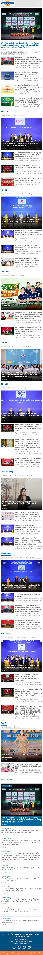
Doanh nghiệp (7, 471)
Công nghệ (32, 637)
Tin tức (3, 388)
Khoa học (5, 633)
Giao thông (13, 194)
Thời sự (4, 112)
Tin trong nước (5, 115)
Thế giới (4, 384)
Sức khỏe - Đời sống (25, 194)
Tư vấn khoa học (20, 637)
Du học (13, 275)
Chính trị (15, 115)
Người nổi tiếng (6, 727)
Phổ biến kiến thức (7, 637)
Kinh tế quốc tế (13, 388)
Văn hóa (5, 342)
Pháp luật (4, 194)
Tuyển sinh (21, 275)
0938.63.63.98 (24, 939)
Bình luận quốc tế (26, 388)
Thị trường (20, 557)
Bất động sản (30, 557)
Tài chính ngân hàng (7, 557)
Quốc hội (24, 115)
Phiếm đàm (27, 346)
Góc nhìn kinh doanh (25, 475)
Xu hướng (4, 475)
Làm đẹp (16, 727)
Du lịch (19, 346)
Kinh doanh (6, 553)
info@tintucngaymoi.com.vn (23, 941)
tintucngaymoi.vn (24, 943)
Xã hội (4, 190)
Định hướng (4, 275)
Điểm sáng (13, 475)
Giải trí (4, 723)
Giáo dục (5, 271)
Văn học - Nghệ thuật (7, 346)
